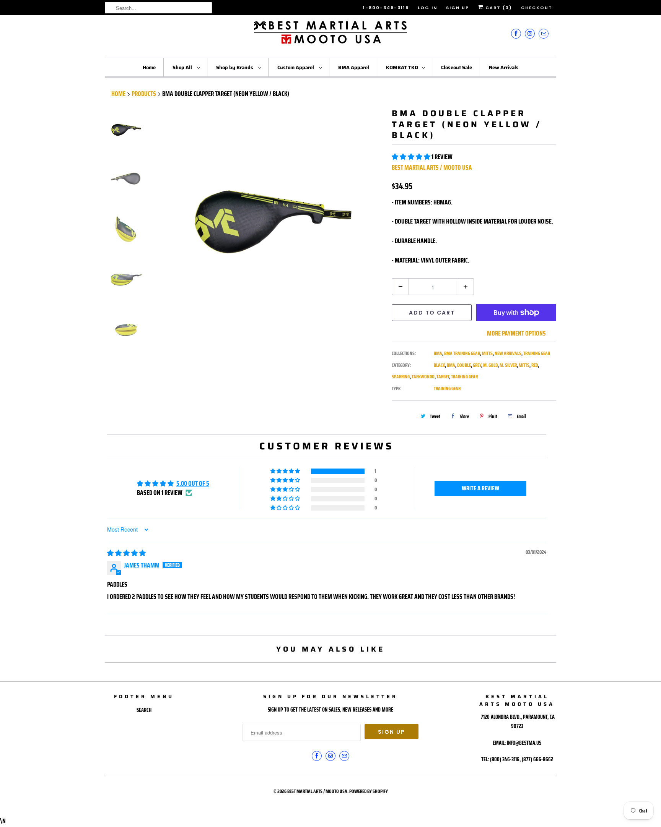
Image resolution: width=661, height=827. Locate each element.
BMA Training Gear (462, 353)
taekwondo (423, 377)
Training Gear (536, 353)
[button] (411, 157)
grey (477, 365)
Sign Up (457, 8)
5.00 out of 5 (192, 483)
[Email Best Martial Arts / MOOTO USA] (544, 33)
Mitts (487, 353)
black (439, 365)
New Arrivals (504, 67)
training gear (464, 377)
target (442, 377)
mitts (524, 365)
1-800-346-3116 (386, 8)
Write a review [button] (480, 488)
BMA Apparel (353, 67)
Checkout (536, 8)
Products (144, 94)
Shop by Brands (235, 67)
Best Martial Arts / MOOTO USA (432, 167)
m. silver (508, 365)
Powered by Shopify (368, 791)
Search (144, 710)
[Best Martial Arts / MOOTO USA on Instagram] (530, 33)
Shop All (183, 67)
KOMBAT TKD (402, 67)
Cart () (498, 8)
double (464, 365)
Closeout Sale (456, 67)
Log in (427, 8)
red (534, 365)
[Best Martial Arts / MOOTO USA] (330, 35)
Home (149, 67)
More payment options (516, 333)
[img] (126, 553)
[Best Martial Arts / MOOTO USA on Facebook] (516, 33)
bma (451, 365)
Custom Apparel (296, 67)
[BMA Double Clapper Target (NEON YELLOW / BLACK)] (272, 219)
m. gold (490, 365)
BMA (438, 353)
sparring (401, 377)
